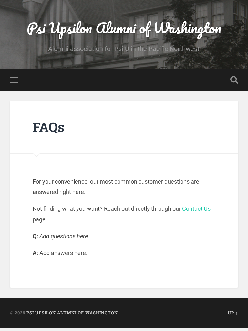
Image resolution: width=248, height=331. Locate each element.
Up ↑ (233, 312)
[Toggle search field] (234, 80)
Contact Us (196, 208)
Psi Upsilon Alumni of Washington (124, 27)
